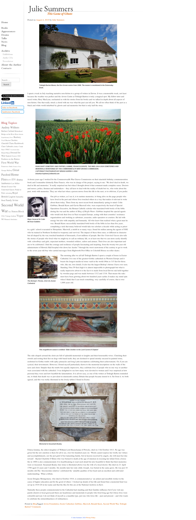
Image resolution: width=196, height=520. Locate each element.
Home (4, 22)
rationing (9, 193)
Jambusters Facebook (11, 111)
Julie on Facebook (9, 107)
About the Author (11, 64)
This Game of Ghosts (59, 14)
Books (4, 27)
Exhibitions (8, 54)
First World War (10, 162)
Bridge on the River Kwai (10, 134)
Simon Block (17, 211)
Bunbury (17, 137)
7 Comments (35, 506)
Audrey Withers (10, 127)
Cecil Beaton (5, 140)
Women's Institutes (10, 219)
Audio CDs (8, 57)
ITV (9, 180)
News (4, 41)
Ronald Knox (96, 503)
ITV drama (17, 179)
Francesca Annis (7, 166)
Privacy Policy (90, 517)
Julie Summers (51, 8)
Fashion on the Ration (10, 159)
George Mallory (6, 170)
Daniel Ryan (5, 153)
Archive (5, 50)
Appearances (8, 31)
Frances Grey (17, 166)
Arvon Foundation (51, 503)
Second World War (111, 503)
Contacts (6, 68)
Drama (5, 34)
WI (2, 219)
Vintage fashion (10, 216)
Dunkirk (8, 156)
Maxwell (86, 503)
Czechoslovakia (14, 150)
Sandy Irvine (12, 200)
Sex (9, 211)
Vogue (20, 215)
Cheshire (14, 140)
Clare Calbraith (7, 146)
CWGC (7, 149)
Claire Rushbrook (16, 143)
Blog (35, 503)
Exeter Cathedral (67, 503)
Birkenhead (18, 131)
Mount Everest (7, 186)
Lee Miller (15, 183)
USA (3, 216)
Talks (4, 38)
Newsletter (8, 61)
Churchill (4, 143)
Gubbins (78, 503)
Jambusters (6, 183)
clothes (15, 146)
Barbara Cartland (7, 131)
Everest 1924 (16, 156)
